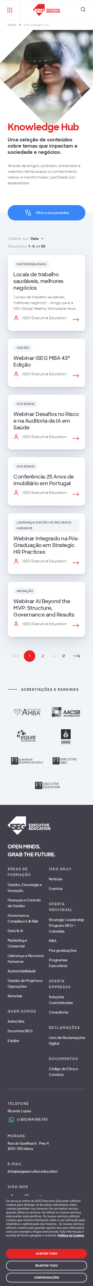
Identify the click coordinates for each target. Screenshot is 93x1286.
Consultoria (58, 1012)
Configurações (46, 1277)
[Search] (83, 10)
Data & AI (15, 931)
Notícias (55, 879)
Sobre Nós (16, 1021)
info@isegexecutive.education (33, 1171)
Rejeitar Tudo (46, 1265)
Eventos (55, 889)
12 (63, 656)
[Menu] (10, 10)
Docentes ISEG (20, 1031)
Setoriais (15, 996)
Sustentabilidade (22, 971)
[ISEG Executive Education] (46, 10)
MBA (53, 941)
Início (12, 25)
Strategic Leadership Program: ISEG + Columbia (66, 926)
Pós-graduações (63, 950)
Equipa (13, 1040)
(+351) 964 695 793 (32, 1119)
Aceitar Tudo (46, 1253)
